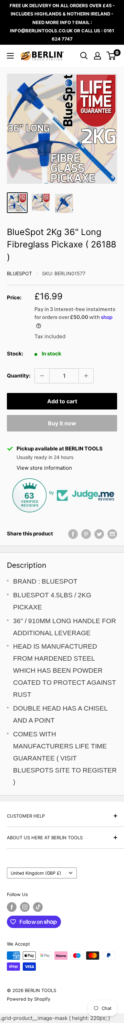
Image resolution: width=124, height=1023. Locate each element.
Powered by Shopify (28, 999)
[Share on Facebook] (73, 534)
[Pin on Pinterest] (86, 534)
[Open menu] (10, 55)
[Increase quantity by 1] (86, 376)
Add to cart (62, 401)
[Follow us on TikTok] (38, 907)
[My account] (97, 56)
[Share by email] (112, 534)
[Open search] (84, 56)
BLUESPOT (19, 273)
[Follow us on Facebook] (12, 907)
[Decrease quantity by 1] (42, 376)
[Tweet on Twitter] (99, 534)
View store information (44, 468)
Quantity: (18, 375)
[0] (111, 56)
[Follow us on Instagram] (25, 907)
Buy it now (62, 423)
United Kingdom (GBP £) (36, 873)
